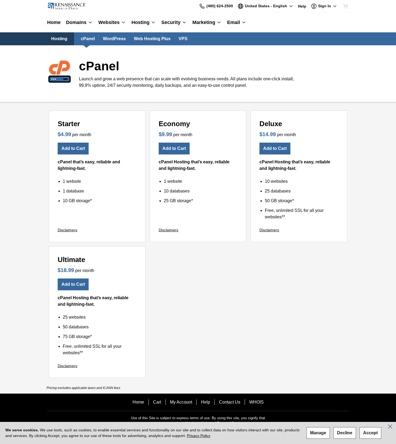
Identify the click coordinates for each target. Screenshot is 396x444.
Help (205, 402)
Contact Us (229, 402)
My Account (181, 402)
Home (138, 402)
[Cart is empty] (346, 6)
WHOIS (256, 402)
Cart (157, 402)
